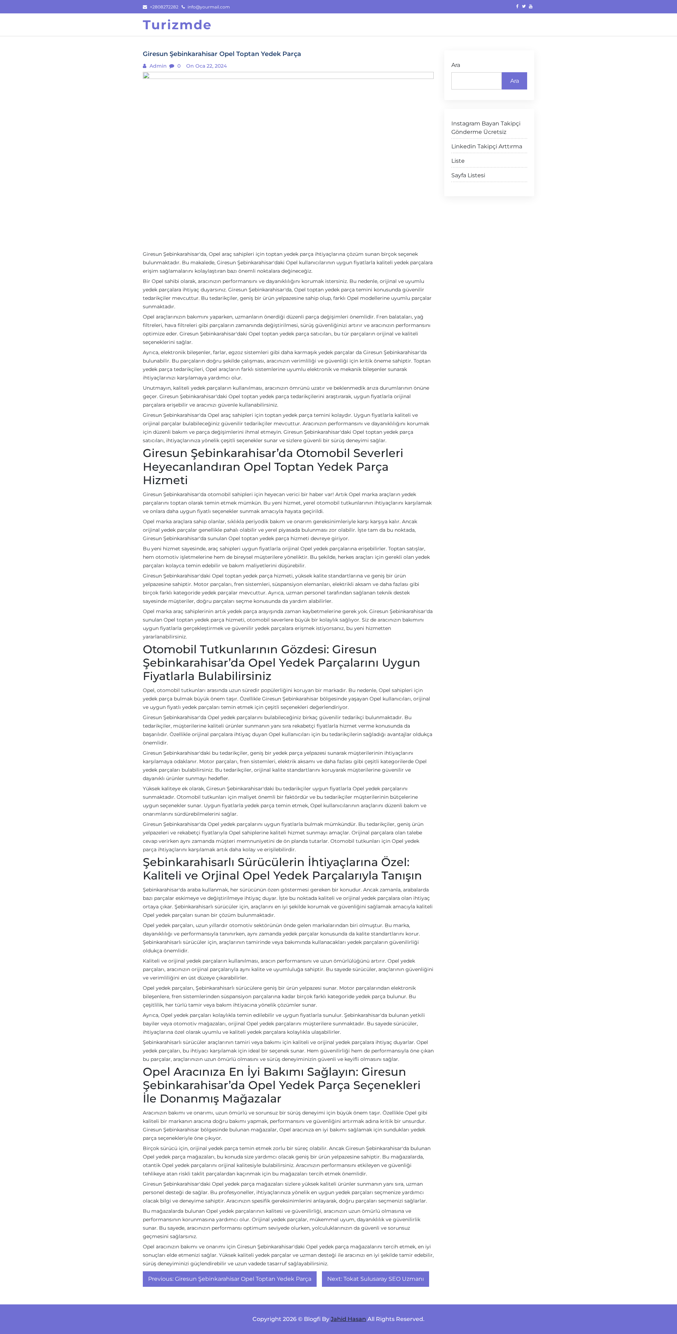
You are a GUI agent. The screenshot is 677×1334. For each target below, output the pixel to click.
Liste (458, 161)
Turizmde (177, 24)
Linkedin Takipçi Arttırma (486, 146)
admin (157, 66)
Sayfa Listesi (468, 175)
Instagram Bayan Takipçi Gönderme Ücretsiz (485, 127)
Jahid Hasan (348, 1319)
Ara (455, 65)
